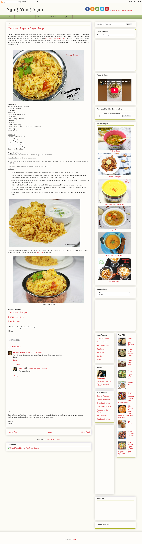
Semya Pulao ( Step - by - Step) (131, 352)
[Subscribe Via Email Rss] (97, 10)
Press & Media (52, 17)
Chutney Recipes (103, 396)
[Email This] (10, 340)
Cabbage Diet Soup (114, 230)
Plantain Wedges (115, 176)
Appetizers (100, 352)
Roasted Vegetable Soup (114, 255)
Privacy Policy (65, 17)
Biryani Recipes (16, 316)
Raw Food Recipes (103, 419)
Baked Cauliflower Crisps (131, 433)
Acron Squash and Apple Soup (114, 204)
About (19, 17)
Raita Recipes (101, 415)
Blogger (74, 539)
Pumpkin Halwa (114, 281)
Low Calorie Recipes (104, 406)
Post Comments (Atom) (53, 439)
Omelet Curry (130, 383)
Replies (18, 364)
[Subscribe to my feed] (92, 10)
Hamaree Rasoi (18, 352)
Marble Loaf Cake (130, 362)
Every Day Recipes (103, 403)
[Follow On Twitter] (102, 10)
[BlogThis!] (12, 340)
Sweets (99, 359)
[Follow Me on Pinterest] (107, 10)
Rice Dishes (14, 321)
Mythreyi (22, 368)
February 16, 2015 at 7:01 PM (33, 352)
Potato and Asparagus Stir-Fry (130, 374)
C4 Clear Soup (114, 151)
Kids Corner (101, 349)
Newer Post (12, 432)
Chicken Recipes (102, 342)
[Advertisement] (113, 55)
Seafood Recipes (103, 345)
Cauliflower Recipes (18, 312)
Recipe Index (29, 17)
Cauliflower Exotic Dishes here (55, 38)
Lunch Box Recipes (103, 338)
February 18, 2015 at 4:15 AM (37, 368)
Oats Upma (130, 422)
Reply (15, 360)
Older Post (85, 432)
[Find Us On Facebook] (87, 10)
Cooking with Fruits (103, 399)
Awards (40, 17)
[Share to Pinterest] (19, 340)
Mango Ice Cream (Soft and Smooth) (131, 342)
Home (10, 17)
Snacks (99, 356)
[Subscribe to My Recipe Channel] (121, 10)
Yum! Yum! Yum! (25, 9)
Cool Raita (40, 252)
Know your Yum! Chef (104, 381)
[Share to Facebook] (17, 340)
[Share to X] (15, 340)
